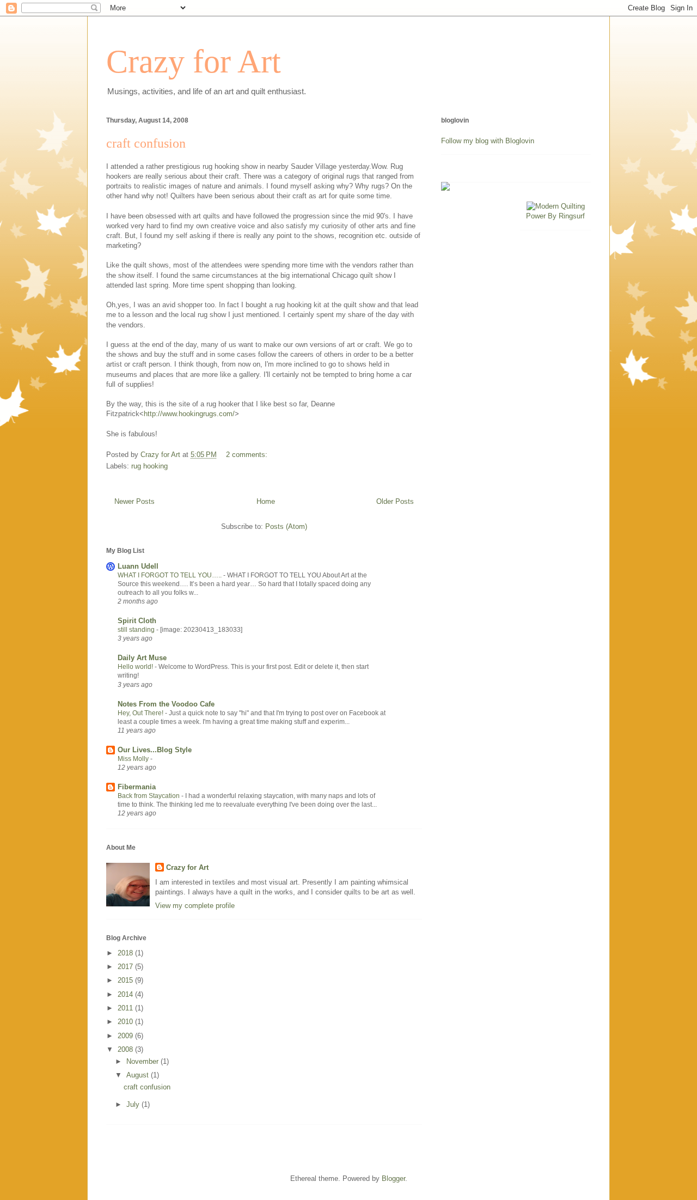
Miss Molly (134, 759)
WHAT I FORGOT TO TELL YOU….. (170, 575)
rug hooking (149, 466)
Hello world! (136, 667)
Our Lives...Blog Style (155, 750)
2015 (126, 980)
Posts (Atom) (286, 526)
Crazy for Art (193, 62)
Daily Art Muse (142, 658)
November (143, 1061)
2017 (126, 967)
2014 (126, 994)
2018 (126, 953)
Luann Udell (138, 566)
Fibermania (137, 787)
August (138, 1075)
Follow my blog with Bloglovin (487, 141)
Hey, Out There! (141, 713)
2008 (126, 1049)
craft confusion (146, 143)
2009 (126, 1036)
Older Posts (395, 501)
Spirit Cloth (137, 621)
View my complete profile (195, 905)
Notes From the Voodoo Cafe (166, 704)
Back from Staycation (149, 796)
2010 (126, 1022)
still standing (137, 629)
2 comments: (248, 454)
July (134, 1104)
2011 (126, 1008)
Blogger (393, 1178)
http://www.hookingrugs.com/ (189, 414)
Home (265, 501)
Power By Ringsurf (555, 216)
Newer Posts (134, 501)
